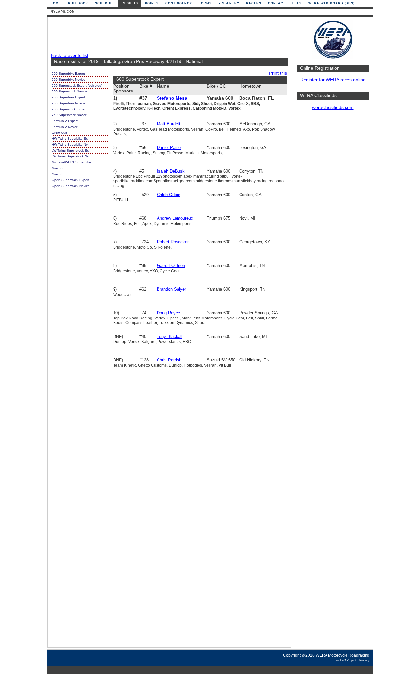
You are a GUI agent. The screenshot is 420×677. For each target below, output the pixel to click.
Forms (205, 3)
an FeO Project (346, 660)
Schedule (105, 3)
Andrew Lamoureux (175, 218)
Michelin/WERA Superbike (71, 162)
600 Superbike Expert (68, 73)
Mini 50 (57, 168)
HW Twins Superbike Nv (70, 144)
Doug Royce (168, 312)
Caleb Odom (168, 194)
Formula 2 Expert (65, 121)
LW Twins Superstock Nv (70, 156)
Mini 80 (57, 174)
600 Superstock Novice (69, 91)
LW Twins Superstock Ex (70, 150)
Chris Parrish (169, 360)
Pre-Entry (229, 3)
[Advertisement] (333, 218)
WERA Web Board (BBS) (331, 3)
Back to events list (69, 55)
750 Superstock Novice (69, 115)
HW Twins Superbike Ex (70, 138)
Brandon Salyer (171, 289)
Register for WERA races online (333, 79)
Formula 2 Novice (65, 127)
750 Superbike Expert (68, 97)
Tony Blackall (169, 336)
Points (151, 3)
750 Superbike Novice (68, 103)
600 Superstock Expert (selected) (77, 85)
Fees (297, 3)
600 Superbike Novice (68, 79)
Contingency (178, 3)
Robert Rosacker (173, 241)
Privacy (364, 660)
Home (56, 3)
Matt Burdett (168, 123)
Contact (276, 3)
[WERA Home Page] (332, 57)
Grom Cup (59, 132)
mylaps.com (63, 11)
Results (130, 3)
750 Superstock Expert (69, 109)
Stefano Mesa (172, 98)
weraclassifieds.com (333, 107)
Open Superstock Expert (70, 180)
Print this (278, 73)
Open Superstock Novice (71, 186)
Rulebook (78, 3)
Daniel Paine (169, 147)
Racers (253, 3)
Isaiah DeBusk (171, 171)
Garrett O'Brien (171, 265)
